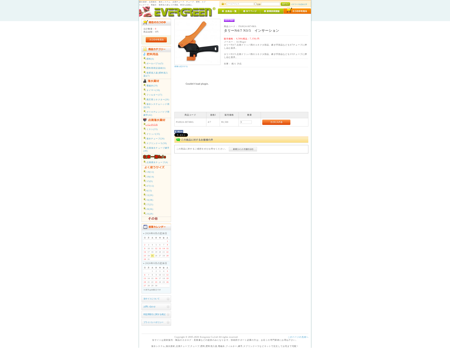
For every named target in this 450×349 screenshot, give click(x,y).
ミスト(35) (152, 129)
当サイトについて (151, 299)
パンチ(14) (152, 125)
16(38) (149, 200)
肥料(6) (150, 59)
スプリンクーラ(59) (156, 143)
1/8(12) (150, 172)
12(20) (149, 195)
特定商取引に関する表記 (154, 314)
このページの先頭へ (298, 337)
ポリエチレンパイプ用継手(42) (156, 113)
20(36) (149, 209)
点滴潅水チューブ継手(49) (156, 149)
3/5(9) (149, 181)
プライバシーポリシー (153, 322)
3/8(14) (150, 177)
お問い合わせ (149, 307)
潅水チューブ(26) (155, 139)
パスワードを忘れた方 (299, 4)
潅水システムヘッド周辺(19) (156, 105)
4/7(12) (150, 186)
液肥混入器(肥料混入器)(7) (155, 74)
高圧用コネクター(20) (157, 100)
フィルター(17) (154, 95)
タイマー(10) (153, 90)
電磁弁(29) (152, 86)
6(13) (149, 191)
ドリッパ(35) (153, 134)
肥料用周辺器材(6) (156, 68)
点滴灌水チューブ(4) (157, 162)
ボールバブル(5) (154, 63)
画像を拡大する (181, 66)
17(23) (149, 205)
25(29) (149, 214)
